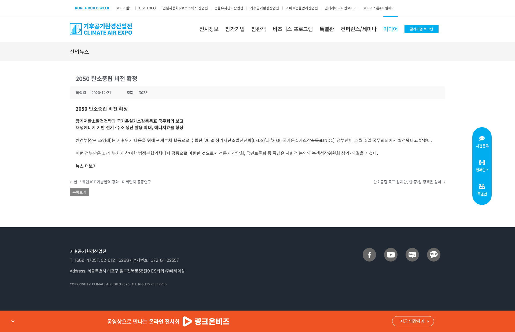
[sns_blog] (412, 250)
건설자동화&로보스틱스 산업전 (185, 7)
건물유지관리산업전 (228, 7)
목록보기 (79, 192)
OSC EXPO (147, 7)
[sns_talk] (433, 250)
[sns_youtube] (391, 250)
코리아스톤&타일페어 (379, 7)
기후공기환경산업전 (264, 7)
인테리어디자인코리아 (341, 7)
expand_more (13, 321)
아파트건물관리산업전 (302, 7)
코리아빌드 (124, 7)
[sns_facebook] (369, 250)
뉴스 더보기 (86, 166)
